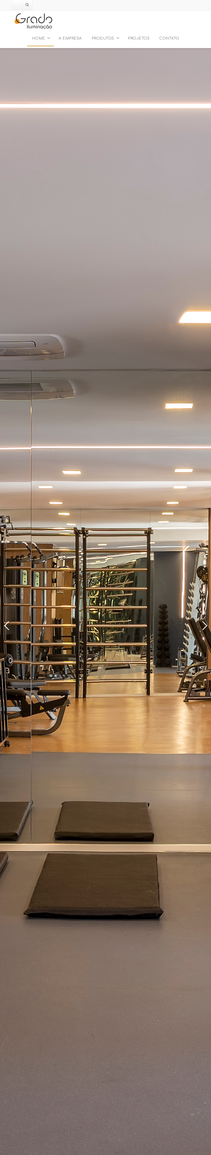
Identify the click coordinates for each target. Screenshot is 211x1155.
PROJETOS (139, 38)
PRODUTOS (103, 38)
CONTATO (169, 38)
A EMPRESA (70, 38)
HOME (38, 38)
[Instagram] (17, 5)
